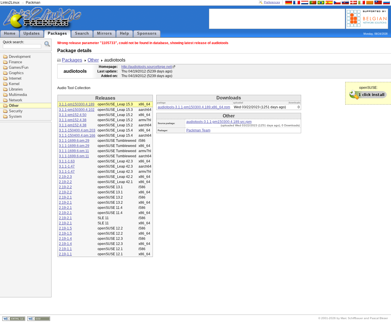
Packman (33, 3)
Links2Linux (10, 3)
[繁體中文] (377, 2)
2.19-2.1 (65, 197)
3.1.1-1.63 (67, 161)
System (15, 116)
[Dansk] (353, 2)
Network (15, 100)
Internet (15, 78)
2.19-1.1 (65, 249)
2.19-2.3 (65, 177)
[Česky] (337, 2)
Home (9, 34)
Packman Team (198, 130)
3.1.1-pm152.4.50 (72, 115)
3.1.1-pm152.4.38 (72, 120)
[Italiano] (361, 2)
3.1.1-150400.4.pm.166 (77, 135)
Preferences (272, 2)
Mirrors (104, 34)
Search (82, 34)
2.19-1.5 (65, 228)
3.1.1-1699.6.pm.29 (74, 141)
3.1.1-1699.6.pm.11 (74, 151)
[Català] (369, 2)
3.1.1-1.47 (67, 166)
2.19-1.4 (65, 239)
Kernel (14, 84)
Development (20, 56)
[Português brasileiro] (320, 2)
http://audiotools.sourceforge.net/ (146, 67)
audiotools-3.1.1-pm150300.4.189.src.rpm (219, 122)
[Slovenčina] (345, 2)
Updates (31, 34)
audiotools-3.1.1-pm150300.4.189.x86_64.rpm (194, 107)
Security (16, 111)
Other (14, 105)
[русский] (386, 2)
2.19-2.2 (65, 182)
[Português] (312, 2)
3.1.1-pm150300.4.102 (76, 110)
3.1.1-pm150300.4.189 (76, 104)
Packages (57, 34)
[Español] (328, 2)
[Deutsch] (288, 2)
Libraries (16, 89)
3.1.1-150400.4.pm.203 (77, 130)
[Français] (296, 2)
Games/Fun (18, 67)
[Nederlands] (304, 2)
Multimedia (18, 95)
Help (124, 34)
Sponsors (147, 34)
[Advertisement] (277, 18)
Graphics (16, 73)
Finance (15, 62)
